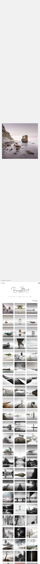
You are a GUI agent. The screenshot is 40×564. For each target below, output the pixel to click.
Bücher (24, 296)
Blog (11, 296)
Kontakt (30, 296)
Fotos (14, 296)
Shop (27, 296)
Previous (0, 141)
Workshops (20, 296)
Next (39, 141)
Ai (16, 296)
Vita (9, 296)
